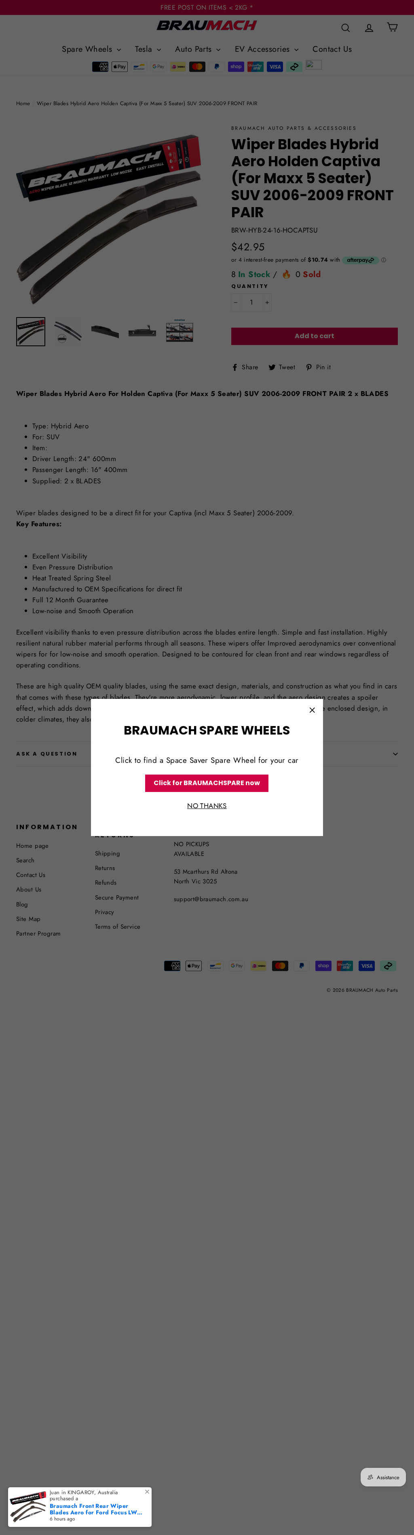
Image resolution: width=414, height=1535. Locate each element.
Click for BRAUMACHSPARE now (207, 783)
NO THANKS (207, 806)
